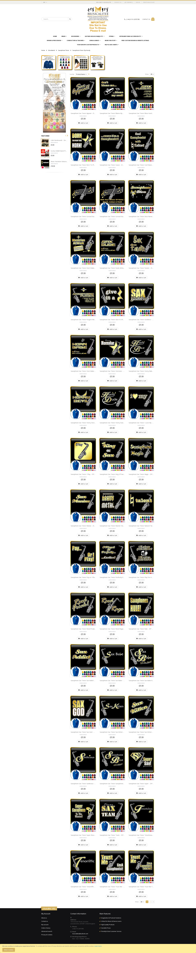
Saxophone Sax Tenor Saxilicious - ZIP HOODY (87, 784)
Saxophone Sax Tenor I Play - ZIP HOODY (85, 474)
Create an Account (149, 2)
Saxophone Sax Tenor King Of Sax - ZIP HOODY (117, 474)
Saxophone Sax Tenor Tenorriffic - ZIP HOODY (87, 887)
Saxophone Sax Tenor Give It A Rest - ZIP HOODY (117, 319)
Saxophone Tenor (63, 50)
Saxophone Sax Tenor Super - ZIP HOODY (144, 784)
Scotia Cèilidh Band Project (59, 151)
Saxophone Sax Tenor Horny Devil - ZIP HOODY (88, 423)
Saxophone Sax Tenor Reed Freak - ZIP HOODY (88, 629)
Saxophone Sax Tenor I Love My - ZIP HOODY (145, 423)
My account (44, 925)
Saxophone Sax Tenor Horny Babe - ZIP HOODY (146, 371)
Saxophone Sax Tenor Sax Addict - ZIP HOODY (87, 680)
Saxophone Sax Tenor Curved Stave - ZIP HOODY (88, 216)
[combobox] (56, 19)
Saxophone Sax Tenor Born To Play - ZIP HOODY (88, 165)
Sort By (72, 74)
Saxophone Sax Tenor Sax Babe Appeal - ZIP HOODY (147, 680)
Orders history (45, 928)
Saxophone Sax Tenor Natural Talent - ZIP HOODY (146, 526)
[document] (98, 948)
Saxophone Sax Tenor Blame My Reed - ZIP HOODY (118, 113)
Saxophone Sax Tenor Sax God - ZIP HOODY (86, 732)
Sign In (138, 2)
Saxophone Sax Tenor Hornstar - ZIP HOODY (116, 371)
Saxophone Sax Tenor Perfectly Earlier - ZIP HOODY (118, 577)
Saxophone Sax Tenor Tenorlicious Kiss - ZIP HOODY (147, 835)
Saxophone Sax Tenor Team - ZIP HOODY (115, 835)
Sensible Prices (106, 928)
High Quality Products (107, 925)
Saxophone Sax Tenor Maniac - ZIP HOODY (86, 526)
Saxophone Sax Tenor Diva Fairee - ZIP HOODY (145, 216)
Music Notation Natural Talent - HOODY (59, 161)
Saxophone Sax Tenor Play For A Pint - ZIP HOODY (147, 577)
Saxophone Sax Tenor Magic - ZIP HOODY (144, 474)
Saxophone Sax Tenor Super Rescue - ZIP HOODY (88, 835)
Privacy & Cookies (46, 935)
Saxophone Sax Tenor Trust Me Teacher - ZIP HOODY (148, 887)
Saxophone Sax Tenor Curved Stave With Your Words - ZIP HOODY (123, 216)
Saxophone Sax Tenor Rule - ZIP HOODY (143, 629)
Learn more (98, 946)
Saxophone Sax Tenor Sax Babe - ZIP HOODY (116, 680)
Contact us (44, 921)
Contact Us (117, 2)
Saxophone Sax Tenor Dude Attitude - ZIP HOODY (117, 268)
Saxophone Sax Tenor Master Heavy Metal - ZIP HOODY (120, 526)
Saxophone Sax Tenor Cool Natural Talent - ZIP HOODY (148, 165)
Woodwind (51, 50)
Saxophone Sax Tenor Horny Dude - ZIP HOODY (117, 423)
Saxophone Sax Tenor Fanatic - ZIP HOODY (144, 268)
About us (44, 918)
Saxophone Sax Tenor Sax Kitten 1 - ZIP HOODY (117, 732)
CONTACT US (146, 19)
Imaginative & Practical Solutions (111, 918)
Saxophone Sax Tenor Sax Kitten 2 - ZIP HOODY (146, 732)
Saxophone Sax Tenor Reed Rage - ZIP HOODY (116, 629)
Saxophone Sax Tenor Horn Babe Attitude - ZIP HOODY (90, 371)
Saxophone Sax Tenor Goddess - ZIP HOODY (145, 319)
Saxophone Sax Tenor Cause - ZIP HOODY (115, 165)
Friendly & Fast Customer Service (111, 931)
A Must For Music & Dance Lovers (111, 921)
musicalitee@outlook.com (80, 934)
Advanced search (46, 931)
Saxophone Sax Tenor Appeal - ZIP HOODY (86, 113)
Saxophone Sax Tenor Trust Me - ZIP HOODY (116, 887)
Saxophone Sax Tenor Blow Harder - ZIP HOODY (146, 113)
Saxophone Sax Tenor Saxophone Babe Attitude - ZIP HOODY (121, 784)
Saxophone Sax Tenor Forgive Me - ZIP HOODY (87, 319)
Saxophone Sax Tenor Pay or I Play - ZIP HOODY (88, 577)
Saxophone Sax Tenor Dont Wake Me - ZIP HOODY (89, 268)
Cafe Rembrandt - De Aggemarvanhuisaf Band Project (59, 140)
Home (43, 50)
